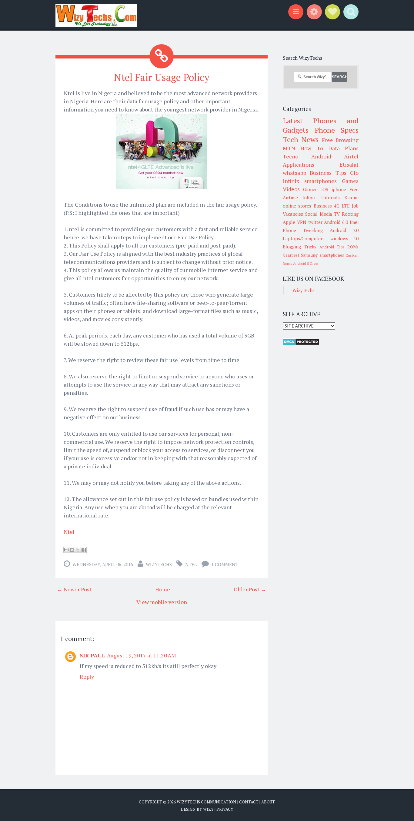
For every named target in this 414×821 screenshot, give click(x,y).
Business (323, 206)
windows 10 (344, 238)
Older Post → (250, 589)
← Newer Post (74, 589)
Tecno (290, 156)
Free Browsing (340, 140)
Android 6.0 (336, 222)
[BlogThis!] (72, 550)
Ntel (70, 531)
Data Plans (343, 148)
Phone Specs (337, 130)
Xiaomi (351, 197)
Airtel (351, 156)
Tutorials (330, 197)
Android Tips (332, 247)
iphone (339, 189)
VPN (301, 222)
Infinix (309, 197)
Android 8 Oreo (305, 263)
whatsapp (294, 172)
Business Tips (328, 172)
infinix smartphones (310, 180)
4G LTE (341, 206)
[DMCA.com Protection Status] (301, 344)
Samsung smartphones (322, 255)
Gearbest (291, 255)
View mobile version (161, 602)
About (268, 802)
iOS (324, 189)
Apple (289, 222)
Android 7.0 (344, 230)
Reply (87, 676)
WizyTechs (159, 564)
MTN (289, 148)
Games (350, 180)
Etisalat (349, 164)
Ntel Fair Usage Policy (161, 77)
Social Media (318, 214)
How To (311, 148)
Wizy (208, 809)
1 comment (224, 564)
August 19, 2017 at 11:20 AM (141, 655)
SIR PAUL (92, 655)
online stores (297, 206)
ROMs (353, 247)
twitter (315, 222)
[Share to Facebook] (84, 550)
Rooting (350, 214)
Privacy (224, 809)
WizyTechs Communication (206, 802)
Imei (354, 222)
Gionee (310, 189)
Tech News (301, 139)
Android (321, 156)
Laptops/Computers (304, 238)
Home (162, 589)
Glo (354, 172)
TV (337, 214)
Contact (249, 802)
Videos (291, 189)
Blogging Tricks (299, 247)
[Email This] (66, 550)
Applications (298, 164)
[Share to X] (78, 550)
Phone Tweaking (303, 230)
